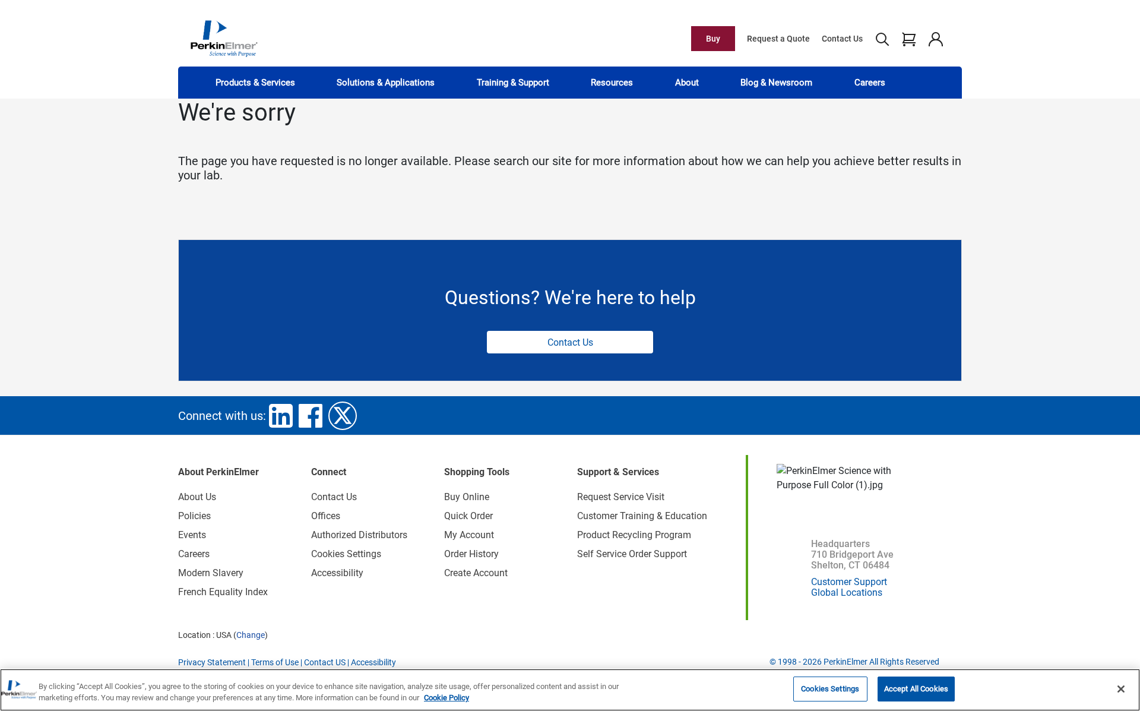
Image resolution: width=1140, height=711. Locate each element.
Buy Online (466, 497)
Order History (471, 554)
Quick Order (468, 516)
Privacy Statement (212, 662)
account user (935, 38)
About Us (197, 497)
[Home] (223, 38)
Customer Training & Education (642, 516)
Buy (713, 38)
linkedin (281, 416)
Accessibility (337, 573)
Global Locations (846, 592)
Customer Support (849, 581)
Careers (869, 82)
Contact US (325, 662)
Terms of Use (275, 662)
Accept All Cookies (916, 688)
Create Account (476, 573)
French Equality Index (223, 592)
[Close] (1121, 689)
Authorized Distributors (359, 535)
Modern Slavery (210, 573)
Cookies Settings (830, 688)
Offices (325, 516)
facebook (310, 416)
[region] (570, 690)
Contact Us (842, 38)
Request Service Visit (620, 497)
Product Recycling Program (634, 535)
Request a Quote (778, 38)
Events (192, 535)
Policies (194, 516)
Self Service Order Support (632, 554)
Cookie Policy (446, 698)
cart (908, 38)
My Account (469, 535)
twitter (342, 416)
